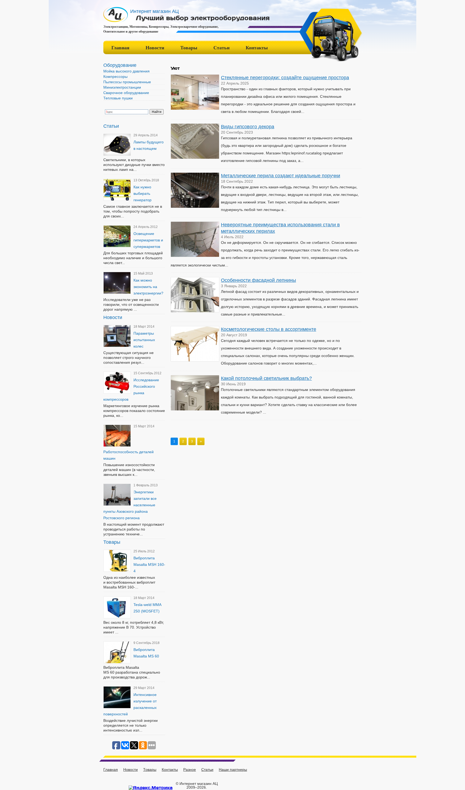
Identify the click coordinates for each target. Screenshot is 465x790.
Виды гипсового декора (247, 126)
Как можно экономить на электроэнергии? (148, 286)
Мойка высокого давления (126, 71)
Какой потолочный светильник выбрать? (266, 378)
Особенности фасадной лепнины (258, 280)
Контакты (257, 47)
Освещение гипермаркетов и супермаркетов (148, 240)
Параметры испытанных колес (144, 339)
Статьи (221, 47)
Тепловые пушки (118, 98)
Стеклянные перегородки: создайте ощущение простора (285, 77)
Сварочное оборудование (126, 93)
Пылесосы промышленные (127, 82)
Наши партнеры (233, 769)
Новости (155, 47)
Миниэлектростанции (122, 87)
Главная (120, 47)
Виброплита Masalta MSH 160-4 (149, 564)
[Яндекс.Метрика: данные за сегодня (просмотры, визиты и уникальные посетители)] (150, 787)
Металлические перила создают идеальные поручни (280, 175)
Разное (189, 769)
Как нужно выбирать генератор (142, 193)
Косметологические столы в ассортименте (268, 329)
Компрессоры (115, 76)
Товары (188, 47)
